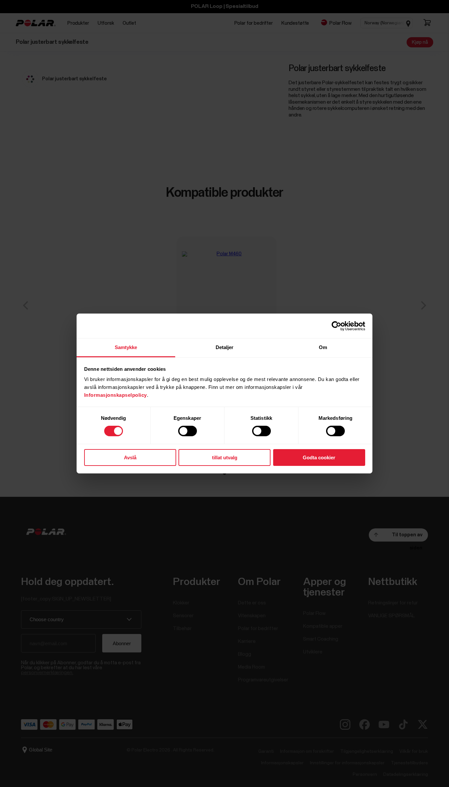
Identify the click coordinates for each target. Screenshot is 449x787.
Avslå (130, 457)
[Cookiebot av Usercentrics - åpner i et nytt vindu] (336, 326)
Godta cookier (319, 457)
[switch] (187, 431)
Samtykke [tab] (126, 347)
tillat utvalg (224, 457)
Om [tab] (323, 347)
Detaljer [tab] (225, 347)
